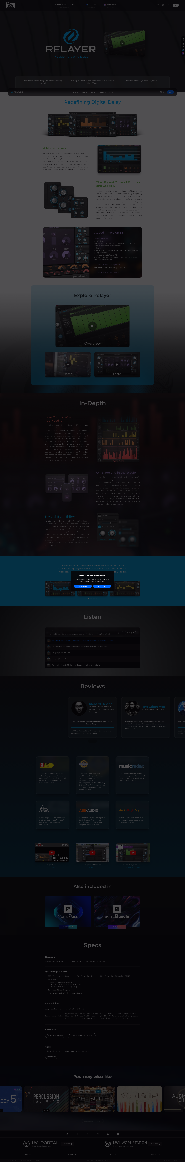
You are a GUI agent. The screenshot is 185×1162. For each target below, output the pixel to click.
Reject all (83, 586)
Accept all (102, 586)
